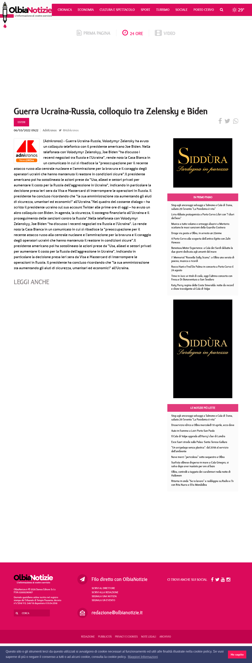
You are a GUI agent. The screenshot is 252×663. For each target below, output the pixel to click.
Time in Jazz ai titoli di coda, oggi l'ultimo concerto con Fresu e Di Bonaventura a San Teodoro (201, 278)
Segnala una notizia (104, 596)
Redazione (88, 637)
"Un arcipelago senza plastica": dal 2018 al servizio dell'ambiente (199, 449)
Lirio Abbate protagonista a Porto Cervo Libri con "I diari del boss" (202, 216)
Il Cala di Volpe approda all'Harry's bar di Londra (198, 436)
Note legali (148, 637)
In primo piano (203, 197)
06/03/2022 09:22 (26, 130)
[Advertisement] (126, 72)
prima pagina (96, 33)
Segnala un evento (103, 600)
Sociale (181, 9)
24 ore (136, 33)
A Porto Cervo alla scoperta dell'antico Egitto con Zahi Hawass (201, 240)
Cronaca (65, 9)
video (169, 33)
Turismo (163, 9)
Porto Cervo (204, 9)
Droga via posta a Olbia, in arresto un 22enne (196, 233)
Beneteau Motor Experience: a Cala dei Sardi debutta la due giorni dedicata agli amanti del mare (202, 250)
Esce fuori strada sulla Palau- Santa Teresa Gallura (199, 442)
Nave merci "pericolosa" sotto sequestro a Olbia (198, 457)
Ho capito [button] (237, 654)
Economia (86, 9)
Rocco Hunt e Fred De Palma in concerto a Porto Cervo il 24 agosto (202, 268)
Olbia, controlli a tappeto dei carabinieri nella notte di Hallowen (201, 473)
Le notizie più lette (202, 408)
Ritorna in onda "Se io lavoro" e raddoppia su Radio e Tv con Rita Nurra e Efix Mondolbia (202, 483)
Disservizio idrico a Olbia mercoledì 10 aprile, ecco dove (202, 425)
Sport (145, 9)
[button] (222, 10)
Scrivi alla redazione (105, 592)
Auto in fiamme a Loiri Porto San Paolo (193, 431)
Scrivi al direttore (103, 588)
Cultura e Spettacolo (117, 9)
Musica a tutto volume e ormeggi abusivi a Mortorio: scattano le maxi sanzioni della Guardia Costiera (200, 226)
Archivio (165, 637)
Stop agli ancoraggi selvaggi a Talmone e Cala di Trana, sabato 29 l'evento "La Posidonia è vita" (202, 207)
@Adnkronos (70, 130)
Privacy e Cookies (126, 637)
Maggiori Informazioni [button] (143, 656)
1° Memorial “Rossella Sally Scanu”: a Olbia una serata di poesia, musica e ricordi (202, 259)
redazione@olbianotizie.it (117, 612)
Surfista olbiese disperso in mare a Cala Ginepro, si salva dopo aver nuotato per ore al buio (200, 464)
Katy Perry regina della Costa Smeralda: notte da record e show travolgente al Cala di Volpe (202, 287)
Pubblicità (105, 637)
